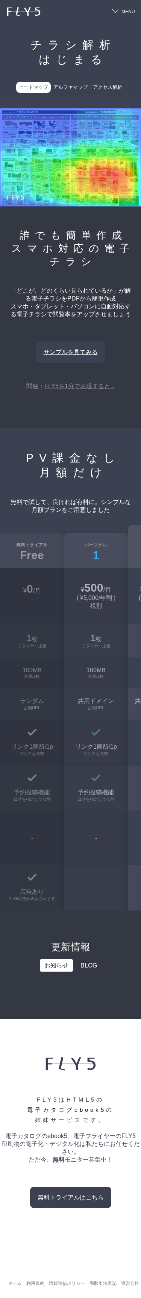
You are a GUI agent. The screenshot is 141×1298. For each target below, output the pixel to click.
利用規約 (35, 1283)
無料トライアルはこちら (71, 1197)
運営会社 (130, 1283)
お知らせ (56, 965)
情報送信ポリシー (67, 1283)
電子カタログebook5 (66, 1110)
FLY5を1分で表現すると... (79, 386)
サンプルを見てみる (71, 352)
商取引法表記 (103, 1283)
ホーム (15, 1283)
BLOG (88, 965)
